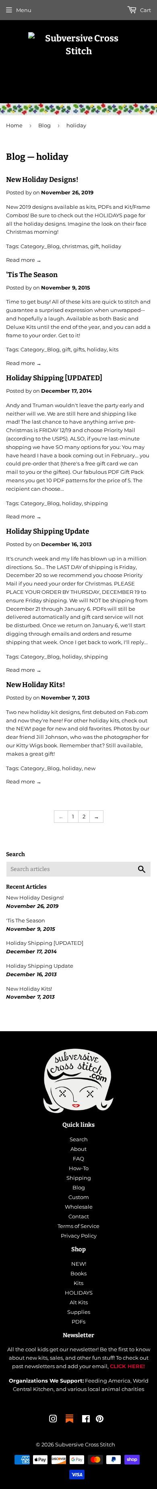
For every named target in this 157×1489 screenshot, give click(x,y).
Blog (44, 125)
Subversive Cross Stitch (85, 1444)
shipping (96, 503)
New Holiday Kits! (35, 685)
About (78, 1149)
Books (78, 1273)
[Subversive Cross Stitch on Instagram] (53, 1420)
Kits (78, 1283)
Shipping (78, 1178)
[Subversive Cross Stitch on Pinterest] (99, 1420)
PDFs (78, 1321)
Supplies (78, 1312)
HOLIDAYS (79, 1292)
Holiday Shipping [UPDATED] (54, 378)
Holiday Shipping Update (47, 531)
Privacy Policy (79, 1235)
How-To (79, 1168)
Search (79, 1139)
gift (94, 246)
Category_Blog (40, 246)
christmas (75, 246)
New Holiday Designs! (42, 179)
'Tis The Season (32, 275)
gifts (79, 349)
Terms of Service (78, 1226)
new (89, 768)
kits (113, 349)
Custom (78, 1197)
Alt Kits (79, 1302)
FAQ (78, 1158)
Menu (23, 10)
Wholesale (79, 1206)
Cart (145, 10)
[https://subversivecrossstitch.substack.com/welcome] (69, 1423)
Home (14, 125)
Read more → (23, 260)
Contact (78, 1216)
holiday (111, 246)
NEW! (78, 1264)
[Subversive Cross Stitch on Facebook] (86, 1420)
